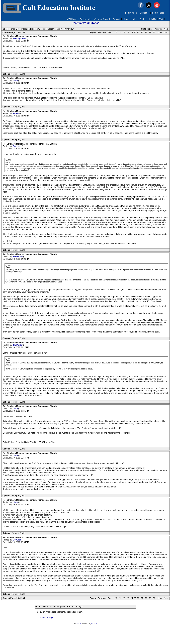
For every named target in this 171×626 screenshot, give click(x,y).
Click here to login (45, 617)
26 (138, 32)
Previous (158, 29)
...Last (159, 32)
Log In (59, 29)
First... (110, 32)
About (125, 19)
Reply (14, 74)
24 (132, 32)
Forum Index (131, 13)
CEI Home (72, 19)
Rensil (16, 113)
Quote (22, 74)
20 (116, 32)
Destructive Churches (85, 23)
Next (166, 29)
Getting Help (85, 19)
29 (150, 32)
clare (15, 80)
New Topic (40, 29)
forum (79, 624)
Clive (15, 408)
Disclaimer (144, 13)
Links (134, 19)
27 (142, 32)
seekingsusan (20, 38)
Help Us (152, 19)
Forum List (14, 29)
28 (146, 32)
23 (128, 32)
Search (51, 29)
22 (124, 32)
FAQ (161, 19)
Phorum (94, 624)
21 (120, 32)
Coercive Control (102, 19)
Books (142, 19)
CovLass (17, 146)
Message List (27, 29)
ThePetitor (18, 257)
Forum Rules (158, 13)
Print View (69, 29)
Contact (116, 19)
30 (154, 32)
